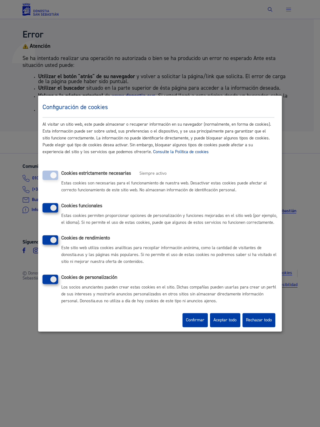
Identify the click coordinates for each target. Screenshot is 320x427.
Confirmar (195, 320)
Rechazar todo (259, 320)
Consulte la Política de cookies (181, 152)
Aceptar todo (225, 320)
